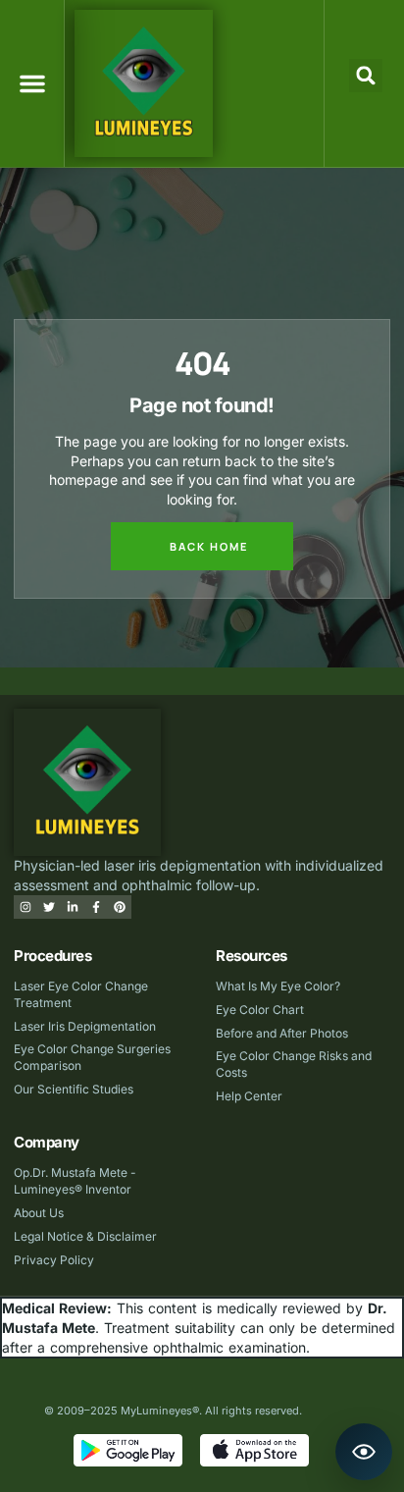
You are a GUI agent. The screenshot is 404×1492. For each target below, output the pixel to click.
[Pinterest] (119, 907)
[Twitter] (49, 907)
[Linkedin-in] (72, 907)
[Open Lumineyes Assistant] (363, 1451)
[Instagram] (25, 907)
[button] (32, 83)
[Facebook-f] (96, 907)
